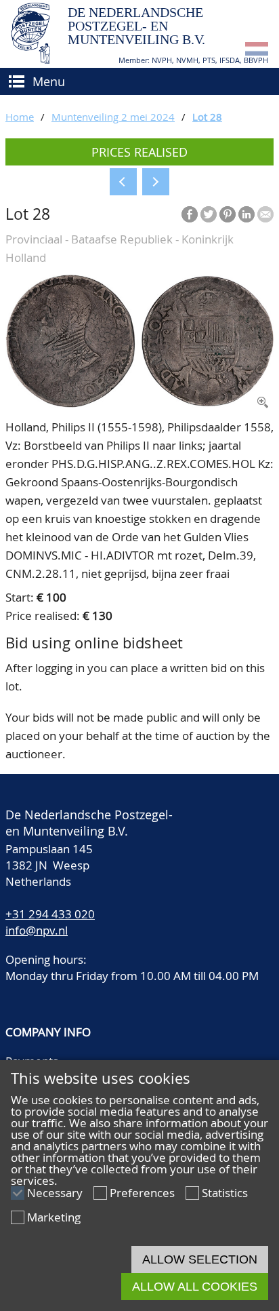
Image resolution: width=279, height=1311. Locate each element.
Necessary (55, 1192)
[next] (155, 181)
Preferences (142, 1192)
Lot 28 (207, 116)
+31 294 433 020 (50, 914)
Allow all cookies (194, 1286)
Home (19, 116)
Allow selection (199, 1259)
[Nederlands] (256, 51)
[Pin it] (227, 214)
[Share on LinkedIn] (246, 214)
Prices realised (139, 152)
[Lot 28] (139, 403)
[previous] (123, 181)
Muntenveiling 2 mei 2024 (113, 116)
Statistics (225, 1192)
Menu (49, 81)
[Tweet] (208, 214)
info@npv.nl (36, 930)
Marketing (54, 1217)
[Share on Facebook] (189, 214)
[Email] (265, 214)
